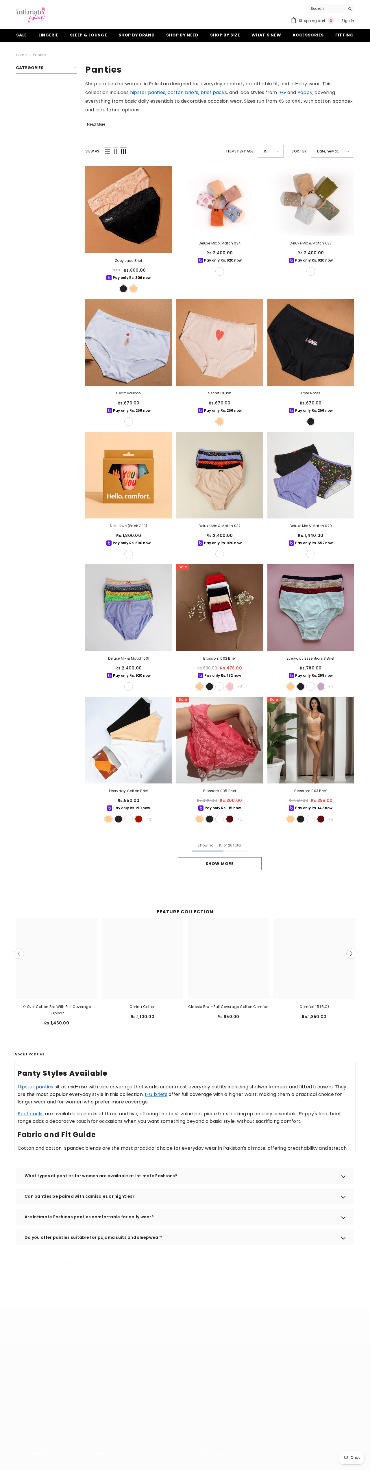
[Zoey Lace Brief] (128, 209)
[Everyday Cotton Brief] (128, 740)
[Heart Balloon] (128, 342)
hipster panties (148, 92)
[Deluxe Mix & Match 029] (310, 475)
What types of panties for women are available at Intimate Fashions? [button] (101, 1176)
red (138, 819)
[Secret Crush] (219, 342)
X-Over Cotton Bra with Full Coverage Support (57, 1009)
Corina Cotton (143, 1006)
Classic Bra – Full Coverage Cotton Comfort (228, 1006)
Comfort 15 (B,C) (314, 1006)
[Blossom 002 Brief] (219, 607)
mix (219, 271)
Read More (96, 124)
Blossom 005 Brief (219, 790)
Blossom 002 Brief (219, 658)
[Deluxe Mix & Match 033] (310, 201)
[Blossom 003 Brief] (310, 740)
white (128, 421)
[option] (57, 974)
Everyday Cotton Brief (128, 790)
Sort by (299, 151)
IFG (282, 92)
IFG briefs (156, 1094)
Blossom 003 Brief (310, 790)
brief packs (214, 92)
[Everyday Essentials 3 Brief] (310, 607)
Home (21, 54)
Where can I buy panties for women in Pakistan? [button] (77, 1264)
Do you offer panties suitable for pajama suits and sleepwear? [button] (93, 1237)
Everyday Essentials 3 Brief (310, 658)
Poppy (304, 92)
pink (229, 686)
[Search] (331, 8)
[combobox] (326, 8)
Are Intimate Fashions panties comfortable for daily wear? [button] (89, 1217)
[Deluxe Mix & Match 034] (219, 201)
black (123, 288)
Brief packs (31, 1113)
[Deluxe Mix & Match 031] (128, 607)
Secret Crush (220, 393)
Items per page (240, 151)
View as (92, 151)
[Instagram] (244, 1410)
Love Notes (310, 393)
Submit (323, 1383)
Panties (40, 54)
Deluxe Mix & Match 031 (128, 658)
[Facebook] (229, 1410)
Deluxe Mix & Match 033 (311, 243)
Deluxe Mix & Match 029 (311, 525)
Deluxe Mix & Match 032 (219, 525)
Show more (220, 863)
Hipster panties (35, 1086)
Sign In (347, 20)
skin (133, 288)
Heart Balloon (128, 393)
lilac (321, 686)
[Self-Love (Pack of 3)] (128, 475)
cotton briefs (183, 92)
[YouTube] (260, 1410)
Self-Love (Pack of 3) (128, 525)
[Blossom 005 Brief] (219, 740)
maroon (229, 819)
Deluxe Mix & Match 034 (220, 243)
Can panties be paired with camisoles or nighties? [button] (80, 1196)
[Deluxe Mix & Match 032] (219, 475)
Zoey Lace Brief (128, 260)
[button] (107, 151)
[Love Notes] (310, 342)
